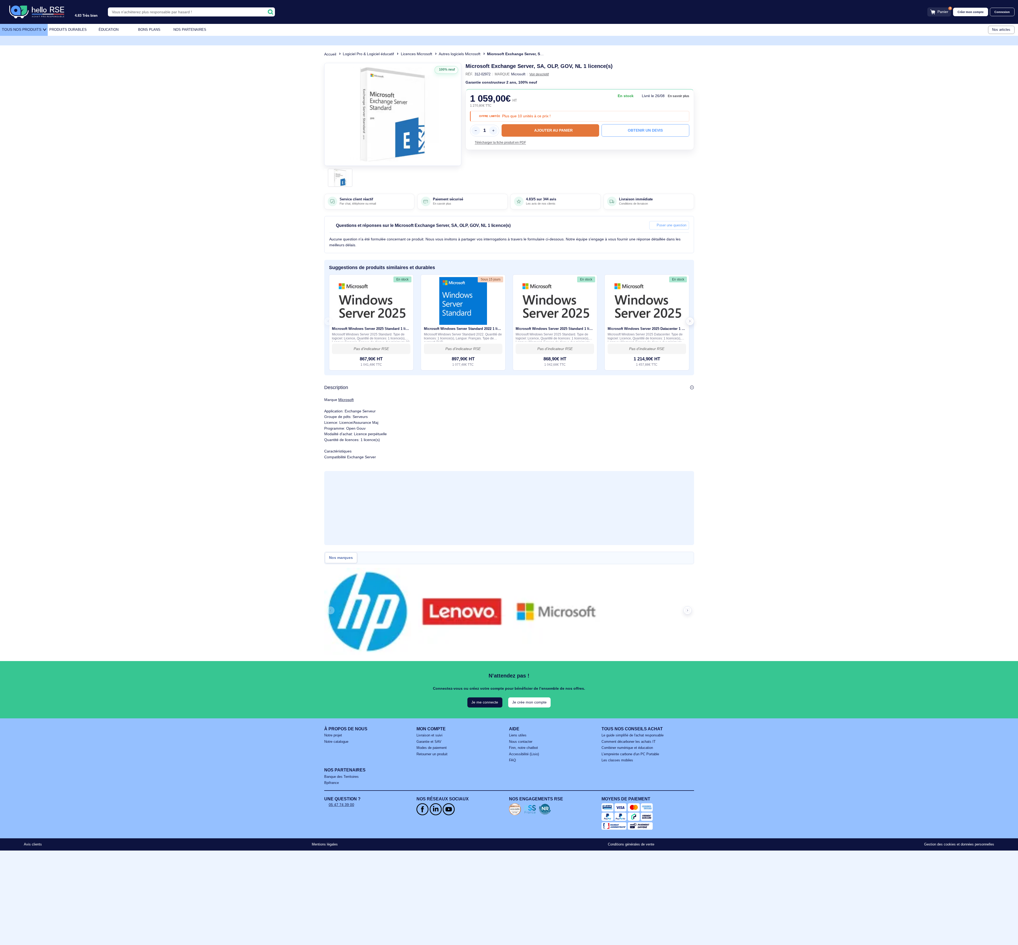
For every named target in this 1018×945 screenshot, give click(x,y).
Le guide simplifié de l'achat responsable (633, 735)
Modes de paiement (431, 748)
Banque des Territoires (341, 777)
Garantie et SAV (428, 742)
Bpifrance (331, 783)
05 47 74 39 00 (341, 804)
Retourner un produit (431, 754)
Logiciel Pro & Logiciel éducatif (368, 54)
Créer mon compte (971, 12)
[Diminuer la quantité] (475, 130)
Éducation (109, 30)
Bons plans (149, 30)
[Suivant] (455, 114)
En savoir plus (678, 96)
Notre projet (333, 735)
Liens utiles (517, 735)
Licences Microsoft (416, 54)
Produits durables (68, 30)
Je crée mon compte (529, 702)
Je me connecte (484, 702)
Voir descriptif (539, 74)
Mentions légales (325, 844)
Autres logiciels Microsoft (459, 54)
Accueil (330, 54)
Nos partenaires (189, 30)
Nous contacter (520, 742)
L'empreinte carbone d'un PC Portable (630, 754)
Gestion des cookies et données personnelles (959, 844)
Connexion (1002, 12)
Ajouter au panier (553, 130)
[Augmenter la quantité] (493, 130)
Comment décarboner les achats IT (629, 742)
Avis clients (33, 844)
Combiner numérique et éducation (627, 748)
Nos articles (1001, 30)
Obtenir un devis (645, 130)
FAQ (512, 760)
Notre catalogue (336, 742)
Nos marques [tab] (341, 558)
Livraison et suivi (429, 735)
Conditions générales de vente (631, 844)
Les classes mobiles (617, 760)
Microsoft (346, 400)
